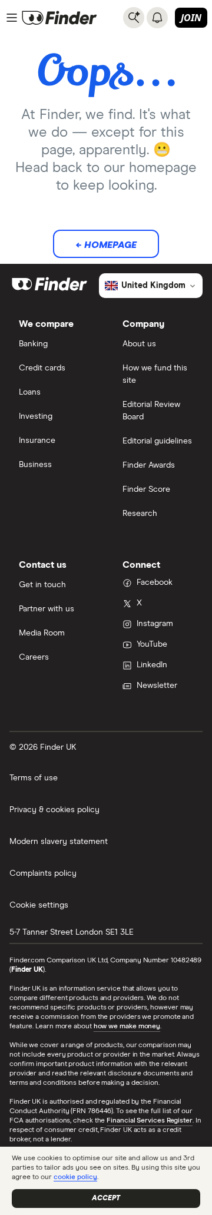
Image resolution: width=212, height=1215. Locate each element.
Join (191, 17)
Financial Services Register (150, 1120)
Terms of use (33, 778)
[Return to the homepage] (59, 18)
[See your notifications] (157, 17)
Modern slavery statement (58, 841)
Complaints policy (43, 873)
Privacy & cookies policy (54, 810)
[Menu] (12, 18)
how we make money (127, 1026)
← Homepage (106, 245)
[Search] (133, 17)
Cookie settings (38, 905)
